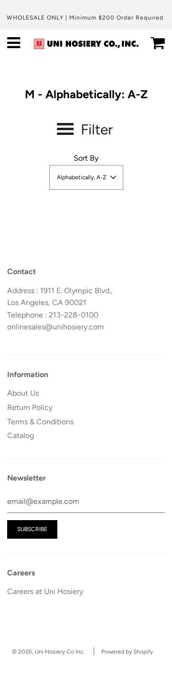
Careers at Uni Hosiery (45, 591)
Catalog (20, 435)
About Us (23, 393)
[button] (86, 177)
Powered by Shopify (127, 651)
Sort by (86, 158)
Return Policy (30, 407)
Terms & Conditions (40, 421)
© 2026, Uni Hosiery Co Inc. (48, 651)
